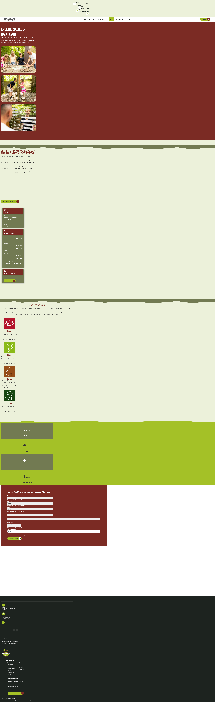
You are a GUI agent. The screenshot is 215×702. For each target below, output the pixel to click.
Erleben (6, 215)
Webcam (21, 669)
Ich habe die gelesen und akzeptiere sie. (23, 535)
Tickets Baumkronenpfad (11, 667)
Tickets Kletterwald (10, 663)
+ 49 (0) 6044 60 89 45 (84, 11)
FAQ (5, 222)
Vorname (10, 496)
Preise (5, 224)
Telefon (9, 513)
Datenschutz (9, 700)
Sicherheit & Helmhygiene (10, 217)
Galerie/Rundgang (8, 220)
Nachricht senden (14, 538)
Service (128, 19)
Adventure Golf (119, 19)
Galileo (110, 19)
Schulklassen (22, 665)
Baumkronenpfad (101, 19)
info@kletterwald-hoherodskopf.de (6, 617)
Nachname (10, 501)
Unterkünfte (22, 667)
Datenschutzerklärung (19, 535)
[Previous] (1, 134)
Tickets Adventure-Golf (11, 671)
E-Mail (9, 507)
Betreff (9, 517)
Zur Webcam (9, 281)
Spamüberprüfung (12, 529)
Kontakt (204, 19)
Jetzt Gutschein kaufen (15, 693)
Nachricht (10, 522)
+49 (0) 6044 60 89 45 (7, 626)
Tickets (6, 226)
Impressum (17, 700)
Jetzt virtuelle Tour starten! (9, 201)
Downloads (22, 663)
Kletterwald (91, 19)
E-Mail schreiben (85, 8)
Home (85, 19)
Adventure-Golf (5, 645)
